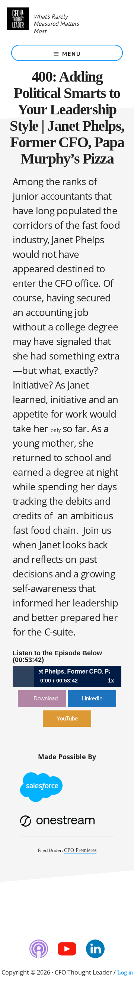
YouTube (67, 718)
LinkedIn (92, 698)
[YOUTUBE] (67, 949)
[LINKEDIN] (95, 949)
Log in (125, 972)
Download (46, 698)
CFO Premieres (80, 850)
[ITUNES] (38, 949)
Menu (71, 53)
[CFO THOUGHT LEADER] (18, 22)
